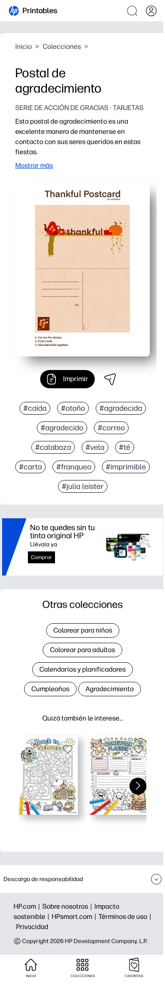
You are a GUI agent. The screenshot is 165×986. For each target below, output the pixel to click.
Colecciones (62, 46)
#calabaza (53, 447)
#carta (30, 467)
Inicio (23, 46)
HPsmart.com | (75, 917)
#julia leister (83, 486)
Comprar (41, 557)
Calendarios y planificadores (82, 669)
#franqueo (73, 467)
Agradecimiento (109, 689)
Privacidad (32, 927)
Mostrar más (34, 165)
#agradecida (120, 408)
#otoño (73, 408)
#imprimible (126, 467)
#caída (35, 408)
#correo (111, 427)
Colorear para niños (82, 630)
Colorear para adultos (82, 650)
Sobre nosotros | (68, 906)
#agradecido (62, 427)
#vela (94, 447)
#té (124, 447)
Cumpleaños (50, 689)
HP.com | (28, 906)
